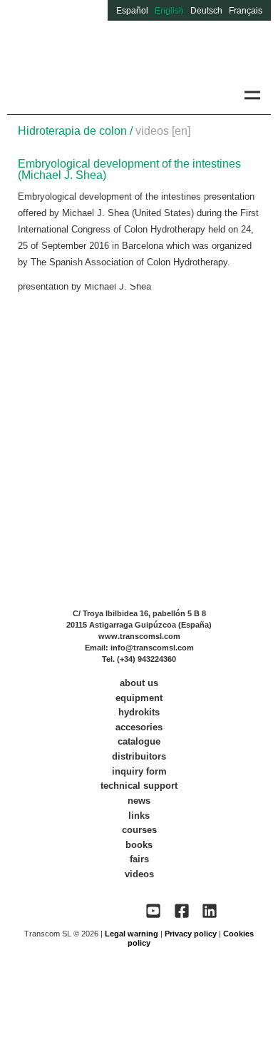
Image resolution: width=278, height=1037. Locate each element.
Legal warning (131, 933)
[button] (252, 95)
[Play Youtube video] (139, 352)
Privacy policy (191, 933)
